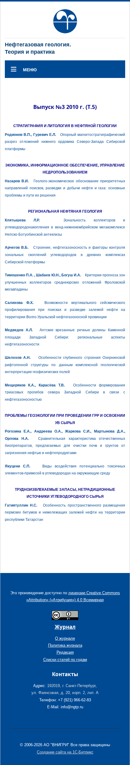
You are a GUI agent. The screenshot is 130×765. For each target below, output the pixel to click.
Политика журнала (65, 645)
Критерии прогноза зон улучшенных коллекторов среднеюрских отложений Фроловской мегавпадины (65, 282)
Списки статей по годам (65, 659)
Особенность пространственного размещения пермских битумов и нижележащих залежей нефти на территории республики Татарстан (65, 512)
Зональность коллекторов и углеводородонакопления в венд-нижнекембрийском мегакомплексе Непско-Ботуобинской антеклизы (65, 227)
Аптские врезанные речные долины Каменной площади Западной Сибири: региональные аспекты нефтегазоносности (65, 337)
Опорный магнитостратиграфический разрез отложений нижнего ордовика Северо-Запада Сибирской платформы (65, 142)
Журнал (65, 626)
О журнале (65, 638)
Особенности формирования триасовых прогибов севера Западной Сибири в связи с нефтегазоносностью (65, 392)
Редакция (65, 652)
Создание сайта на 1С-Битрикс (65, 752)
